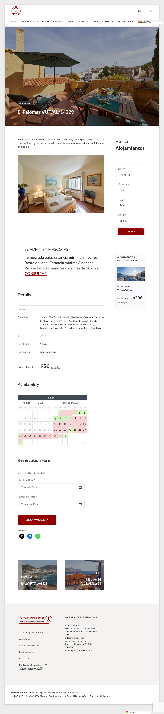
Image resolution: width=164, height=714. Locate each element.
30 (65, 436)
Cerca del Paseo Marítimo (63, 320)
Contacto (24, 658)
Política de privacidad (29, 645)
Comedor (54, 324)
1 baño (44, 317)
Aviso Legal (24, 639)
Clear (83, 442)
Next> (76, 397)
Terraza (100, 327)
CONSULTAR (36, 273)
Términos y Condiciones (31, 632)
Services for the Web (69, 692)
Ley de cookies (26, 652)
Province (123, 184)
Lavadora (45, 327)
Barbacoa (76, 317)
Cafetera (88, 317)
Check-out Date (27, 496)
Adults (122, 215)
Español (146, 22)
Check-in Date (26, 479)
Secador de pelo (74, 327)
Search (131, 231)
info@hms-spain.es (74, 637)
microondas (57, 327)
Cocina (44, 324)
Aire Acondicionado (59, 317)
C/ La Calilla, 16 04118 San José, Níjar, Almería (80, 627)
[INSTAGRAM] (139, 11)
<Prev (28, 397)
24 (70, 430)
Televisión (89, 327)
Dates (121, 169)
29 (60, 436)
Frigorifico (66, 324)
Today (51, 397)
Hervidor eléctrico (83, 324)
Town (121, 199)
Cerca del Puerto (88, 320)
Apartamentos (25, 103)
